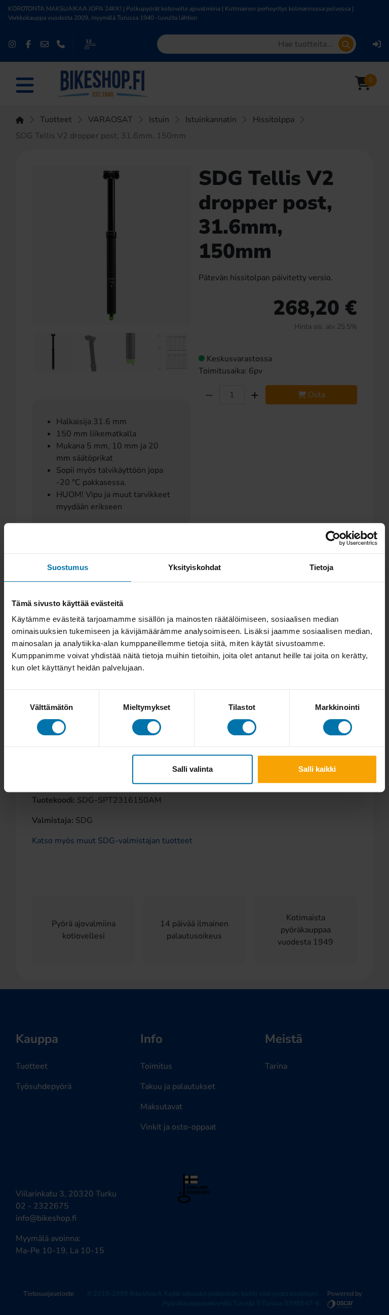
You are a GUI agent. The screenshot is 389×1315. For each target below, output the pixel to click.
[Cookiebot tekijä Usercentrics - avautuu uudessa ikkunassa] (333, 538)
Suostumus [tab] (67, 567)
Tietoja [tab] (321, 567)
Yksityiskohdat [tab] (194, 567)
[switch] (146, 727)
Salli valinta (192, 769)
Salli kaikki (317, 769)
